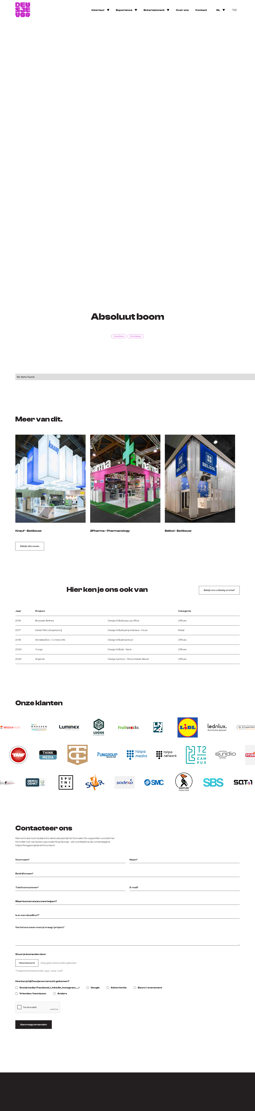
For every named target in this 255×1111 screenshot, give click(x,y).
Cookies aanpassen (164, 1105)
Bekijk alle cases (29, 546)
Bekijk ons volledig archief (219, 590)
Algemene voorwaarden (29, 1105)
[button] (100, 9)
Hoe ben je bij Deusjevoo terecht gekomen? (42, 981)
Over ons (182, 10)
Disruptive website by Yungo (224, 1105)
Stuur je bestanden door (30, 954)
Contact (201, 10)
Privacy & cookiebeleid (191, 1105)
